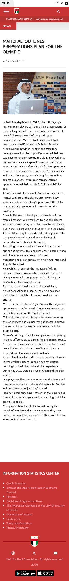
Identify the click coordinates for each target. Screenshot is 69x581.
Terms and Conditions (19, 523)
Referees (11, 496)
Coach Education (16, 483)
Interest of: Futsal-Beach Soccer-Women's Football (31, 490)
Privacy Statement (17, 527)
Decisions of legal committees (24, 501)
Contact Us (13, 518)
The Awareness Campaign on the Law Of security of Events (35, 507)
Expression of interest (19, 514)
